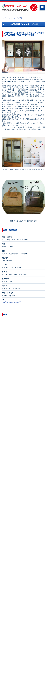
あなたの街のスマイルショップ (15, 7)
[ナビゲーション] (42, 7)
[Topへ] (42, 688)
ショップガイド (17, 18)
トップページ (6, 18)
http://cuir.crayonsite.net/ (10, 302)
